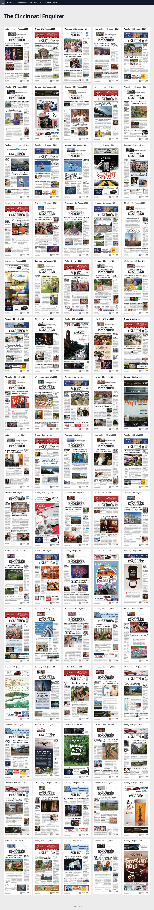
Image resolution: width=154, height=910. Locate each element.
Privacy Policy (77, 906)
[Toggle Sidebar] (2, 2)
